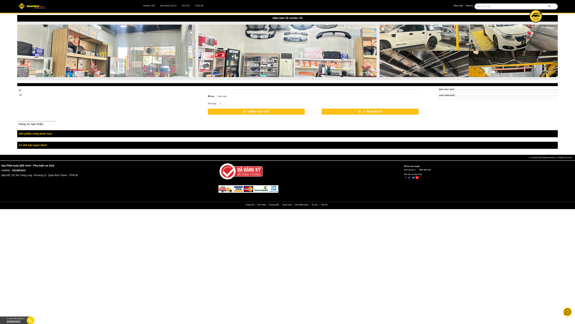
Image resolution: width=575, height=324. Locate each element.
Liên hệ (199, 6)
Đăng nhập (458, 5)
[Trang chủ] (71, 6)
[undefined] (20, 90)
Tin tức (185, 6)
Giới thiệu (261, 205)
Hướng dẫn (274, 205)
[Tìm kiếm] (549, 6)
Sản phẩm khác (301, 205)
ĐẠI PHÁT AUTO (168, 6)
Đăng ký (469, 5)
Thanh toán (287, 205)
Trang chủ (149, 6)
